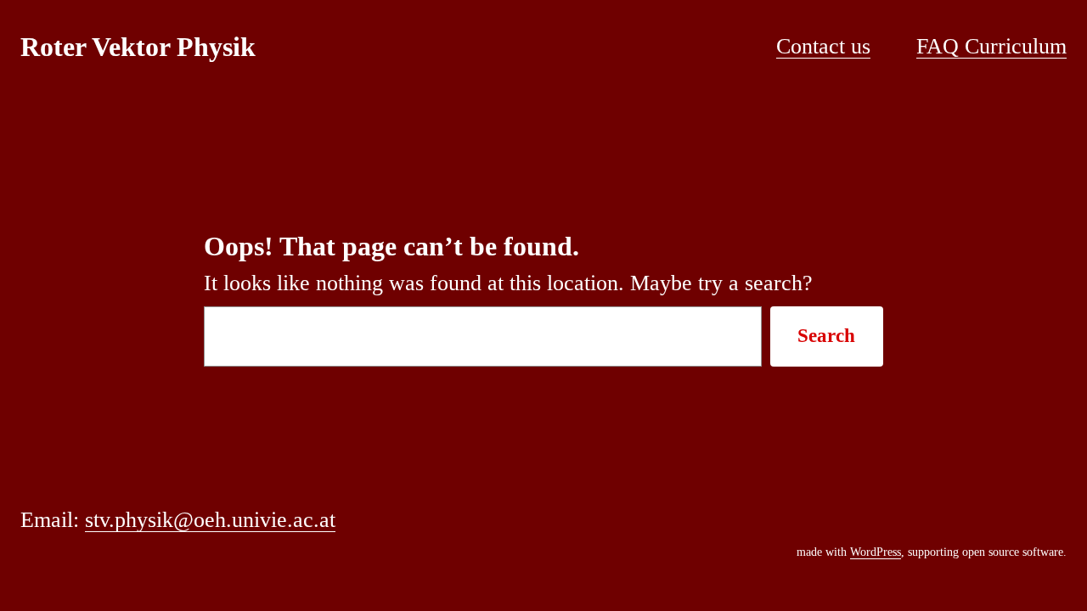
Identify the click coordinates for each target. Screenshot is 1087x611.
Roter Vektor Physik (138, 46)
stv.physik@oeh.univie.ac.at (210, 519)
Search (826, 335)
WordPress (875, 552)
